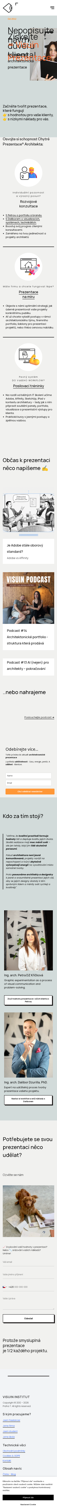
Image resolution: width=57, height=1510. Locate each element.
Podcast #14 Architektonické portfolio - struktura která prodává (27, 636)
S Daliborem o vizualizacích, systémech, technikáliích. (23, 220)
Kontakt (7, 1460)
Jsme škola (9, 1436)
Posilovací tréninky (28, 385)
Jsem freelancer (11, 1420)
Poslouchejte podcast (37, 717)
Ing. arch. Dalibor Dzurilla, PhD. (26, 1082)
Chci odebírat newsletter (30, 791)
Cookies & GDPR (11, 1455)
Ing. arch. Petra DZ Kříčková (23, 975)
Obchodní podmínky (14, 1450)
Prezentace (28, 291)
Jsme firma (9, 1425)
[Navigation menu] (52, 7)
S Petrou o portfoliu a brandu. (24, 215)
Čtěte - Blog (9, 1474)
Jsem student (10, 1431)
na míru (28, 296)
